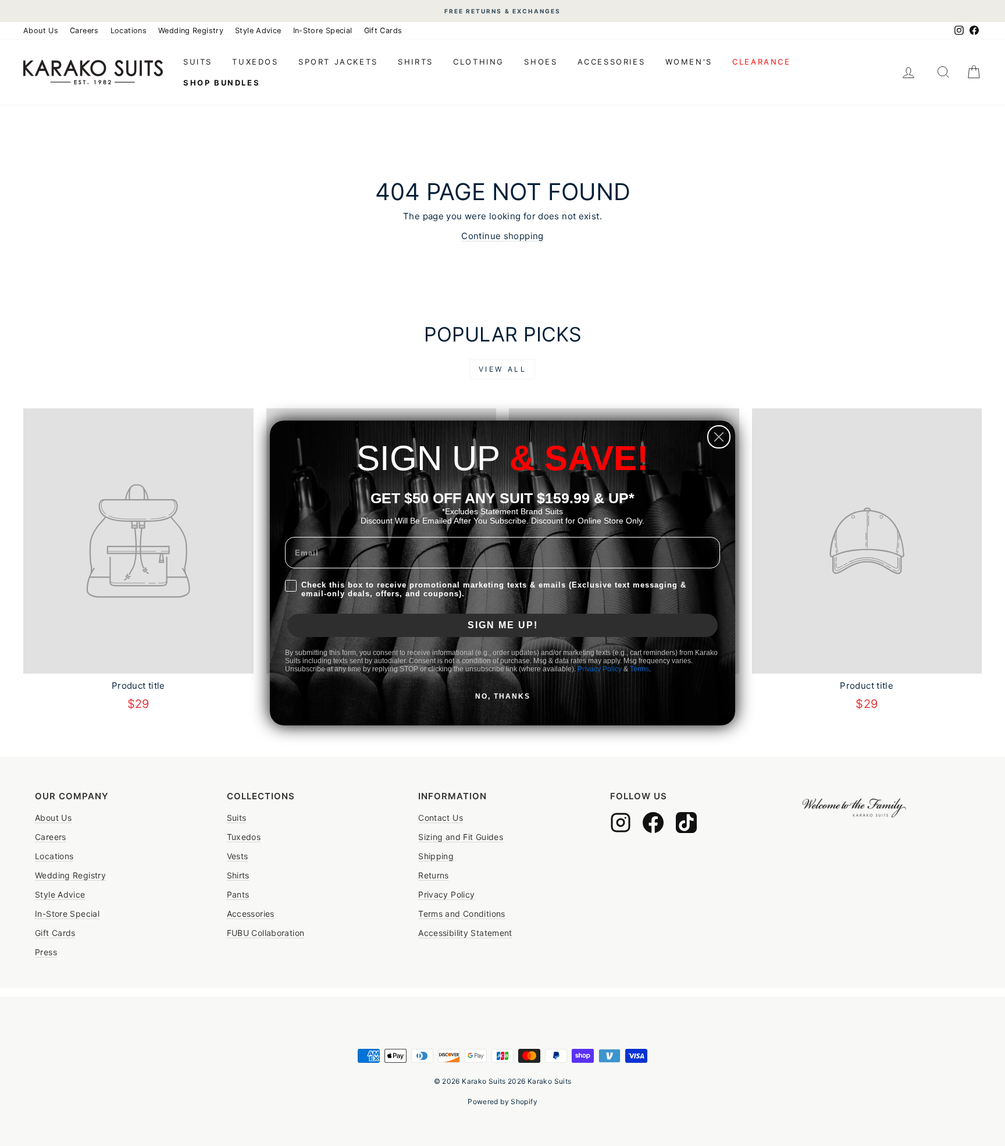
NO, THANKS (502, 696)
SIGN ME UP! (503, 625)
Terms (639, 669)
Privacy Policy (600, 669)
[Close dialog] (718, 436)
